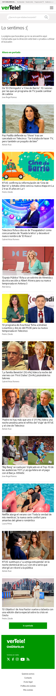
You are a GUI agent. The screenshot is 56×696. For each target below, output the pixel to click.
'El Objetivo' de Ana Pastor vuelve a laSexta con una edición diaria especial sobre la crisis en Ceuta (27, 612)
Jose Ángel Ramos (9, 97)
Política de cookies (28, 686)
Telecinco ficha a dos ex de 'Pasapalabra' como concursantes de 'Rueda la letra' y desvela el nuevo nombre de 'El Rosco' (27, 233)
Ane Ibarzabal (20, 2)
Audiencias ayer (49, 2)
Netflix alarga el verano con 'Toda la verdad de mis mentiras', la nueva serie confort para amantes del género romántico (27, 517)
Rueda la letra (29, 2)
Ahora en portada (11, 52)
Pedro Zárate (7, 192)
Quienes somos (28, 674)
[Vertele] (16, 641)
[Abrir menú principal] (51, 8)
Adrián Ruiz (6, 144)
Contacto (28, 678)
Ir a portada (28, 625)
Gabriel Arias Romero (10, 239)
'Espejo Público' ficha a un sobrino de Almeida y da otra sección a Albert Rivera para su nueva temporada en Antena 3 (27, 280)
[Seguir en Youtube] (23, 659)
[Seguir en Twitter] (8, 659)
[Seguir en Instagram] (17, 659)
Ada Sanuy (6, 287)
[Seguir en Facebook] (13, 659)
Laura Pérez (7, 523)
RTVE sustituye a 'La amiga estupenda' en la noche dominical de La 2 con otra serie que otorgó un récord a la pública (25, 564)
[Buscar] (46, 17)
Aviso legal (28, 682)
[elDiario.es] (15, 646)
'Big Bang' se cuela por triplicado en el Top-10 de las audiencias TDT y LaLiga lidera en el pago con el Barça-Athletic (28, 469)
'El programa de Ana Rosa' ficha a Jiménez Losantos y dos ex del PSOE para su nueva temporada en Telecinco (25, 327)
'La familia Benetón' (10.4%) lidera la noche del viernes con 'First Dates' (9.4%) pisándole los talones (27, 375)
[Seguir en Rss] (28, 659)
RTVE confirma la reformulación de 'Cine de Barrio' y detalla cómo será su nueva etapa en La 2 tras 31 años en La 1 (28, 185)
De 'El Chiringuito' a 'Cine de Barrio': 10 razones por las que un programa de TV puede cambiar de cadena (27, 90)
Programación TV (39, 2)
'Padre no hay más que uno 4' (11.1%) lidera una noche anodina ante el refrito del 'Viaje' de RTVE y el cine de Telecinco (28, 422)
